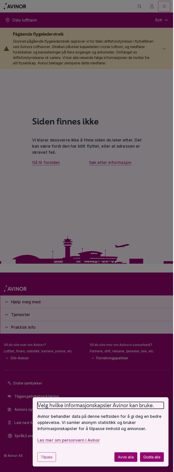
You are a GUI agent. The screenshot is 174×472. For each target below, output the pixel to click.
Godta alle (148, 457)
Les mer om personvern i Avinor (65, 440)
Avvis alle (122, 457)
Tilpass (43, 457)
